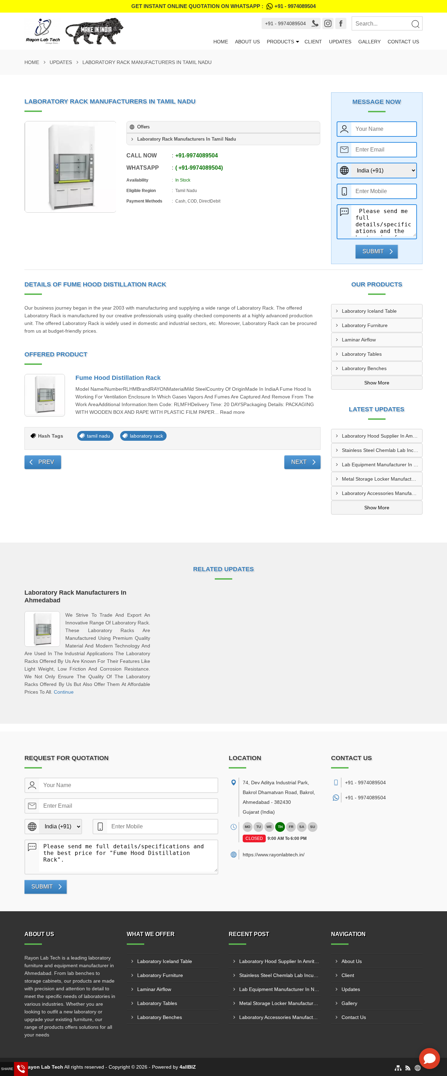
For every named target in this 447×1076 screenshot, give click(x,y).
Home (220, 41)
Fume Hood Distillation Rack (118, 377)
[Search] (415, 24)
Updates (340, 41)
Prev (46, 462)
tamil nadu (98, 436)
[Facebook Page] (340, 23)
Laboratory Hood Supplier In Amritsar (382, 436)
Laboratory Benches (364, 368)
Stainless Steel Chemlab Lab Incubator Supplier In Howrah (382, 450)
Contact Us (403, 41)
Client (313, 41)
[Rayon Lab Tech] (117, 31)
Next (299, 462)
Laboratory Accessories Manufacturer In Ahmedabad (382, 493)
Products (280, 41)
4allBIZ (187, 1067)
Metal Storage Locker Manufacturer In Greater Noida (382, 479)
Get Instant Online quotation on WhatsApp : (223, 6)
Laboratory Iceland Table (369, 311)
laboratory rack (146, 436)
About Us (247, 41)
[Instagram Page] (328, 23)
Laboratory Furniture (365, 325)
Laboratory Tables (362, 354)
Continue (64, 692)
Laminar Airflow (359, 339)
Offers (143, 126)
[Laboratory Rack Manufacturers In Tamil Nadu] (70, 166)
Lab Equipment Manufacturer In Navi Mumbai (382, 464)
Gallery (369, 41)
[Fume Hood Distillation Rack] (45, 395)
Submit (373, 251)
